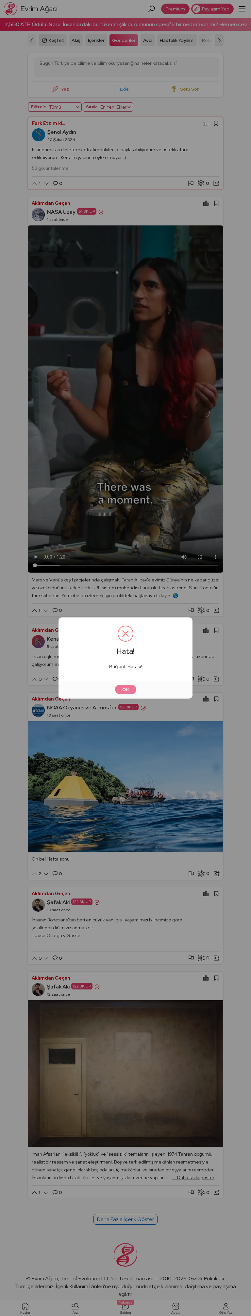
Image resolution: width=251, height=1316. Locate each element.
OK (125, 689)
